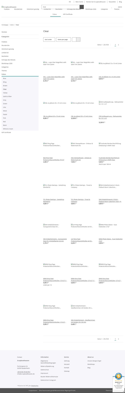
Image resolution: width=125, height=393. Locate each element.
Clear (5, 89)
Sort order (48, 39)
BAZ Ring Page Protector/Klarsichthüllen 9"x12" (53, 159)
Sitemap (66, 371)
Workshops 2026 (7, 63)
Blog (120, 2)
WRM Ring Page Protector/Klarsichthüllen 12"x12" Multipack (54, 321)
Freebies (4, 42)
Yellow (5, 93)
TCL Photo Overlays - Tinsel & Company (80, 200)
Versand (66, 364)
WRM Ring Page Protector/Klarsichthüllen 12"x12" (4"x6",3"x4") (110, 280)
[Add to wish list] (64, 54)
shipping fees (34, 385)
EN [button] (70, 2)
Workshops (91, 364)
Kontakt (66, 368)
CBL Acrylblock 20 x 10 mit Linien (54, 116)
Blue (4, 78)
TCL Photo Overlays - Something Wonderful (53, 200)
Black (5, 125)
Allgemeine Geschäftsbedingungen (48, 362)
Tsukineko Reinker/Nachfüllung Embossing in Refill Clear (109, 159)
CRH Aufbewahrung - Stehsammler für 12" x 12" (110, 117)
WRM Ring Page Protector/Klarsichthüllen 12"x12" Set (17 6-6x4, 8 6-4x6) (55, 280)
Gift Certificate (6, 132)
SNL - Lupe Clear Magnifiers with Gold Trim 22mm (54, 78)
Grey (4, 100)
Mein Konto (79, 2)
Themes (4, 71)
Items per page (63, 39)
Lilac (4, 107)
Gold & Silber (7, 96)
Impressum (44, 373)
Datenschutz (45, 370)
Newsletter (112, 2)
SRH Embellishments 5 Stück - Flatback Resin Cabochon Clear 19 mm (110, 201)
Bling (4, 82)
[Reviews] (101, 120)
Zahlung (66, 361)
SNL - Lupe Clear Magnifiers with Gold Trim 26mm (81, 78)
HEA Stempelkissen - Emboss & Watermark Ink (81, 159)
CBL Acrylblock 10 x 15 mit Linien (109, 77)
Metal (5, 111)
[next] (121, 44)
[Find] (82, 7)
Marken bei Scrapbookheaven (96, 2)
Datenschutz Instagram (48, 380)
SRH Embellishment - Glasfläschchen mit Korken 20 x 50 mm (83, 321)
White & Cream (8, 129)
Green (5, 104)
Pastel (5, 114)
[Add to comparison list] (59, 54)
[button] (74, 39)
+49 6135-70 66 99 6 (23, 372)
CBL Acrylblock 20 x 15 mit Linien (81, 116)
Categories (5, 67)
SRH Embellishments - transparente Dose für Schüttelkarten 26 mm (55, 240)
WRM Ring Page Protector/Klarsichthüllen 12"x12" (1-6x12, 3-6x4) (83, 280)
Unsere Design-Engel (94, 361)
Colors (4, 74)
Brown (5, 86)
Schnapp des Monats (8, 60)
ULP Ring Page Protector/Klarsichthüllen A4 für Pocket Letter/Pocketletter (81, 240)
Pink (4, 118)
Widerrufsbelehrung (47, 366)
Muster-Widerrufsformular (49, 377)
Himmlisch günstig (8, 49)
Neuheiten (5, 56)
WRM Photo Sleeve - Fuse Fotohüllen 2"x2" (111, 240)
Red (4, 122)
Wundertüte (5, 45)
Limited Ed (5, 53)
